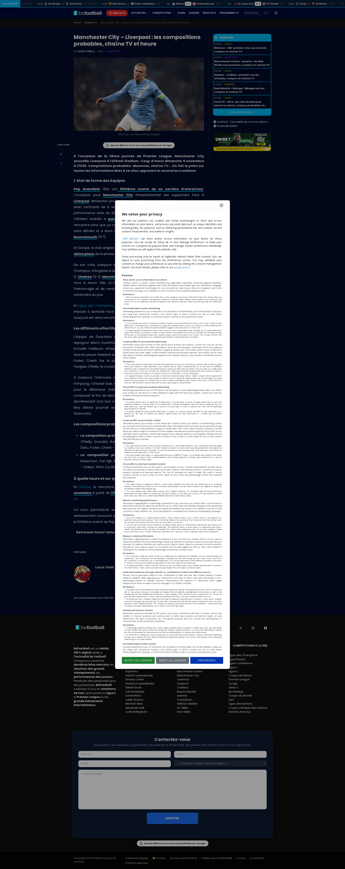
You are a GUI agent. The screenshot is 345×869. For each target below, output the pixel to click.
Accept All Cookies (138, 660)
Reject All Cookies (172, 660)
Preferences (207, 660)
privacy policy (181, 267)
